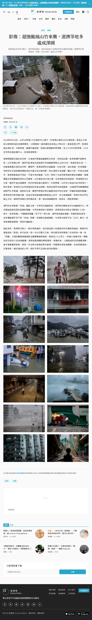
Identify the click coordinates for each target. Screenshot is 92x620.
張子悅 (5, 536)
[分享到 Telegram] (21, 127)
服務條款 (40, 613)
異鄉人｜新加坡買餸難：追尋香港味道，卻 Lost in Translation (17, 532)
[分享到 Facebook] (16, 127)
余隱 (4, 552)
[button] (26, 19)
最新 (6, 525)
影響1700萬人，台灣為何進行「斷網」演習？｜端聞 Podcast (61, 547)
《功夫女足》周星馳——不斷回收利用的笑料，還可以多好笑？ (62, 532)
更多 (12, 525)
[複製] (5, 127)
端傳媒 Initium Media (18, 613)
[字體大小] (8, 12)
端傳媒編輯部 (21, 473)
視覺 (49, 30)
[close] (89, 4)
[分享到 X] (10, 127)
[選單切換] (29, 19)
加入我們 (71, 590)
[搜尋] (87, 12)
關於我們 (52, 590)
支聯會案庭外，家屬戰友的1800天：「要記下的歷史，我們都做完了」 (18, 547)
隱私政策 (32, 613)
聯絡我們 (61, 590)
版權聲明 (61, 593)
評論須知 (11, 509)
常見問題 (52, 593)
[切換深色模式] (82, 12)
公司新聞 (71, 593)
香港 (43, 30)
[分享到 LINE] (26, 127)
